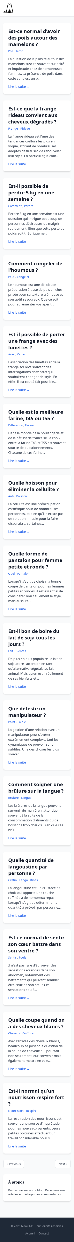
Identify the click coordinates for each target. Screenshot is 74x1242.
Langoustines (28, 880)
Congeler (23, 277)
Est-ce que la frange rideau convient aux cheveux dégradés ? (32, 115)
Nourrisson (16, 1111)
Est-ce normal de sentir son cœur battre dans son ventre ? (36, 944)
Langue (26, 798)
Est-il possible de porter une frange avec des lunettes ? (36, 341)
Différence (15, 425)
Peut (11, 277)
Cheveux (14, 1033)
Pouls (22, 957)
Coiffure (28, 1033)
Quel (12, 573)
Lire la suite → (19, 86)
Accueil (30, 1233)
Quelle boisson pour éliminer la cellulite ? (33, 486)
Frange (13, 128)
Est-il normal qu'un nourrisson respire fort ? (36, 1097)
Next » (63, 1164)
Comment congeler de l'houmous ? (35, 266)
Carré (21, 354)
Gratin (13, 880)
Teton (19, 51)
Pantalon (23, 573)
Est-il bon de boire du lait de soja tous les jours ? (33, 637)
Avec (11, 354)
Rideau (25, 128)
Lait (11, 651)
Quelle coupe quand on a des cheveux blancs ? (36, 1023)
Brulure (14, 798)
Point (12, 722)
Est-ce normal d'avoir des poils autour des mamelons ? (34, 37)
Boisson (21, 496)
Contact (43, 1233)
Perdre (28, 206)
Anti (11, 496)
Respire (31, 1111)
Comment (15, 206)
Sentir (12, 957)
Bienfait (21, 651)
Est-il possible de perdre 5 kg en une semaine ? (31, 192)
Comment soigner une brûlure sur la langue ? (36, 787)
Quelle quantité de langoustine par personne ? (31, 866)
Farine (29, 425)
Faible (22, 722)
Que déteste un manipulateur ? (27, 711)
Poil (11, 51)
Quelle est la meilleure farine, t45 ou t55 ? (35, 415)
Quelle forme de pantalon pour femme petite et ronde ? (35, 560)
